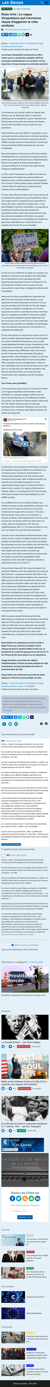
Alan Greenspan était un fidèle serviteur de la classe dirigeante (37, 1258)
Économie (30, 1333)
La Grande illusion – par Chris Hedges (20, 1042)
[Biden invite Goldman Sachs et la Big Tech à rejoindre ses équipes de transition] (25, 1066)
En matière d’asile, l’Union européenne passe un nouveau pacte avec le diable (37, 1371)
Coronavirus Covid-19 (35, 1297)
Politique (30, 1252)
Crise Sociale (7, 9)
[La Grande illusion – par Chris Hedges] (25, 1027)
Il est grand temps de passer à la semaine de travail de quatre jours (37, 1338)
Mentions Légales (20, 1384)
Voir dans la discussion (11, 844)
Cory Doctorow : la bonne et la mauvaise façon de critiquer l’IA (37, 1241)
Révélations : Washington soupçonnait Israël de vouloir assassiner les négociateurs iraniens (36, 1355)
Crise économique (11, 30)
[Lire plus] (8, 710)
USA (29, 30)
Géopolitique (23, 1046)
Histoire (21, 1131)
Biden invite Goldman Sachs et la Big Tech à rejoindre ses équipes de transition (24, 1083)
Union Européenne (33, 1313)
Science (30, 1235)
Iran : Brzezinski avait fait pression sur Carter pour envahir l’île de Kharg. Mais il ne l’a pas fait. (37, 1274)
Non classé (31, 1349)
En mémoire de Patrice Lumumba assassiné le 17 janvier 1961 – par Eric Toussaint (24, 1125)
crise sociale (22, 30)
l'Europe (30, 1365)
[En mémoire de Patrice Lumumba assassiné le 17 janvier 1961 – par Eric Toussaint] (25, 1108)
